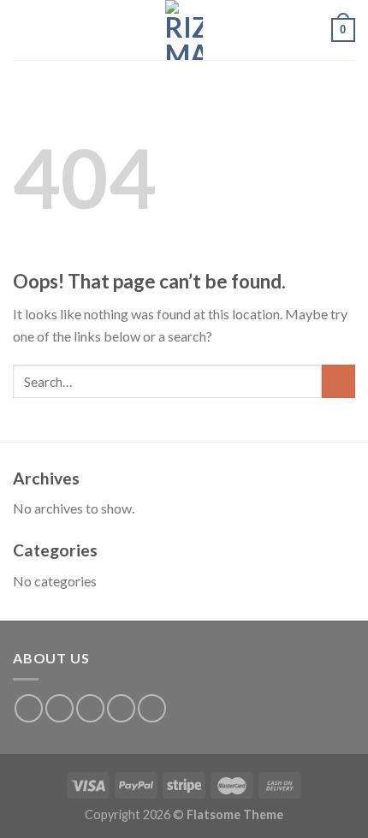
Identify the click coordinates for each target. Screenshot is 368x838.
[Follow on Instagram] (59, 708)
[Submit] (338, 381)
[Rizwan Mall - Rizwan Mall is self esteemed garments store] (184, 30)
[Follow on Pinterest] (152, 708)
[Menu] (23, 30)
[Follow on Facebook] (29, 708)
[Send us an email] (121, 708)
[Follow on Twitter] (90, 708)
